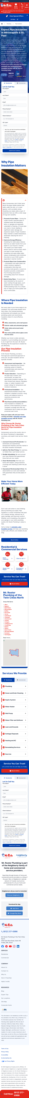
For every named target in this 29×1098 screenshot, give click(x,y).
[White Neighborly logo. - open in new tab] (5, 1)
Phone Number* (7, 109)
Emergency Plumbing (19, 568)
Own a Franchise (6, 978)
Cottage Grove (9, 623)
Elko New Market (9, 631)
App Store (16, 908)
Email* (4, 102)
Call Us (22, 7)
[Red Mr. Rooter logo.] (7, 855)
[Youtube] (10, 946)
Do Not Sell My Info (6, 1058)
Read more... (7, 637)
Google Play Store (15, 913)
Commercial (22, 83)
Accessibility (4, 1055)
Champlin (7, 617)
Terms (16, 139)
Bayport (7, 606)
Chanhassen (8, 619)
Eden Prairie (8, 630)
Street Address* (7, 115)
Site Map (4, 1001)
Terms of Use (4, 1048)
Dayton (6, 626)
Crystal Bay (8, 625)
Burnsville (7, 612)
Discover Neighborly (13, 895)
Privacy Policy (9, 147)
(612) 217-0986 (10, 931)
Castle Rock (8, 615)
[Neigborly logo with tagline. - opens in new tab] (22, 855)
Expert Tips (4, 994)
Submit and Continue (14, 150)
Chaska (7, 620)
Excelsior (7, 633)
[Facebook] (2, 946)
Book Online (16, 7)
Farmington (8, 634)
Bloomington (8, 609)
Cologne (7, 622)
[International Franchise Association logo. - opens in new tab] (4, 1010)
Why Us (3, 974)
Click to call (20, 558)
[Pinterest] (6, 946)
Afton (6, 604)
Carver (6, 614)
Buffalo (6, 611)
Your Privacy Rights (9, 1061)
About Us (4, 967)
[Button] (14, 200)
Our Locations (5, 998)
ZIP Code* (5, 122)
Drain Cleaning (5, 558)
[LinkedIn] (18, 946)
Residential (9, 83)
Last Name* (6, 95)
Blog (2, 991)
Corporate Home (6, 1005)
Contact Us (4, 971)
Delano (6, 628)
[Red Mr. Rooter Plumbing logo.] (14, 925)
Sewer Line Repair (6, 568)
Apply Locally (5, 981)
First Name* (6, 88)
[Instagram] (14, 946)
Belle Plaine (8, 607)
